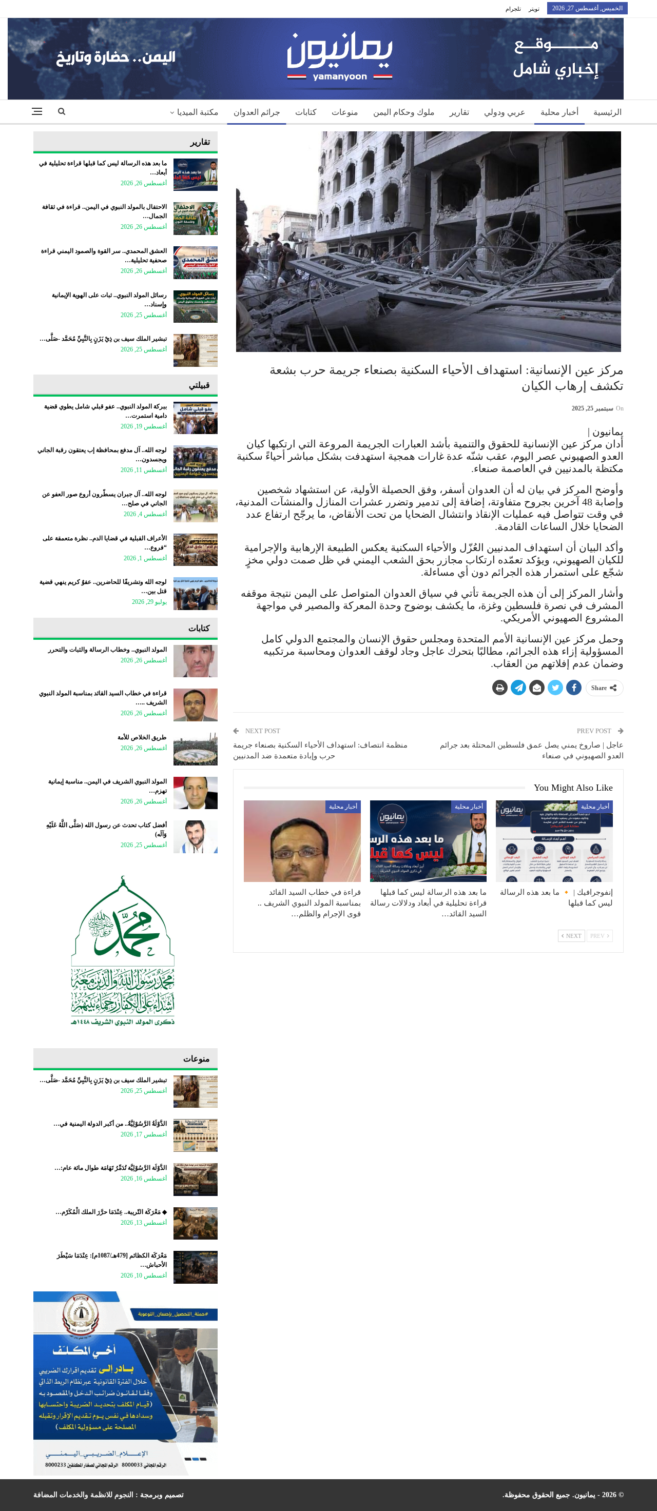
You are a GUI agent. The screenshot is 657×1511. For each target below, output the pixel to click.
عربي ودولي (505, 112)
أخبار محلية (559, 112)
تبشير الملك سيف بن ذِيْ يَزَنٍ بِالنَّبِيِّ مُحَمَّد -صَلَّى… (103, 338)
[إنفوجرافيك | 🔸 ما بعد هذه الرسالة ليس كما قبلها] (554, 841)
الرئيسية (607, 112)
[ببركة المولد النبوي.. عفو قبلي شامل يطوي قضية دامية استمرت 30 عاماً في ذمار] (195, 418)
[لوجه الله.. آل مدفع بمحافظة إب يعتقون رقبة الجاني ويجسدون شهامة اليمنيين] (195, 461)
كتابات (306, 112)
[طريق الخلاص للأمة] (195, 749)
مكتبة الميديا (198, 112)
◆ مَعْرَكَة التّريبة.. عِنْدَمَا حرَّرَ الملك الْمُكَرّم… (111, 1211)
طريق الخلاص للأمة (142, 737)
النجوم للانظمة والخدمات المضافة (83, 1495)
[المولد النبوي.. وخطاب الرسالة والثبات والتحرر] (195, 661)
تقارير (459, 112)
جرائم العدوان (257, 112)
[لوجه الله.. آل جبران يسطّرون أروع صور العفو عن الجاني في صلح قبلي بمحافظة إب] (195, 505)
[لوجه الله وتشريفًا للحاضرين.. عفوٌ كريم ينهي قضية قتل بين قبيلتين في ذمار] (195, 593)
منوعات (345, 112)
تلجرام (513, 9)
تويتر (534, 9)
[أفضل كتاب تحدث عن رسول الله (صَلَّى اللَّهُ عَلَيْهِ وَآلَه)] (195, 836)
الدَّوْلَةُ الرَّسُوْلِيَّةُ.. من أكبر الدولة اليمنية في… (110, 1123)
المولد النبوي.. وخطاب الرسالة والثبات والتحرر (107, 649)
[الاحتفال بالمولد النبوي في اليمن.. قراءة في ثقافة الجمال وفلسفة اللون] (195, 218)
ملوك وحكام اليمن (404, 112)
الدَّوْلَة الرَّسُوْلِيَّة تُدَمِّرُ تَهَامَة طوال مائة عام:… (110, 1167)
